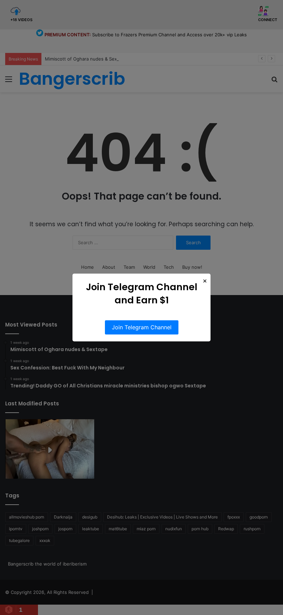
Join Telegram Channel (142, 327)
